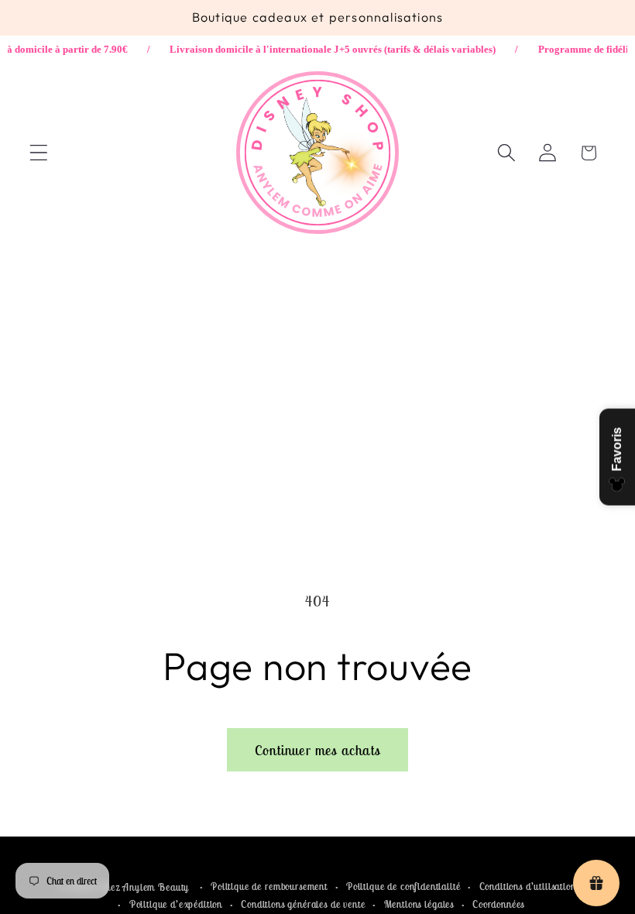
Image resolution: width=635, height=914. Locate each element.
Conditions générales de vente (303, 904)
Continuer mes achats (317, 750)
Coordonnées (498, 904)
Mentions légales (419, 904)
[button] (39, 153)
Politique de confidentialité (403, 886)
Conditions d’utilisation (527, 886)
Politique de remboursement (269, 886)
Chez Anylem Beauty (144, 887)
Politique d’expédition (175, 904)
